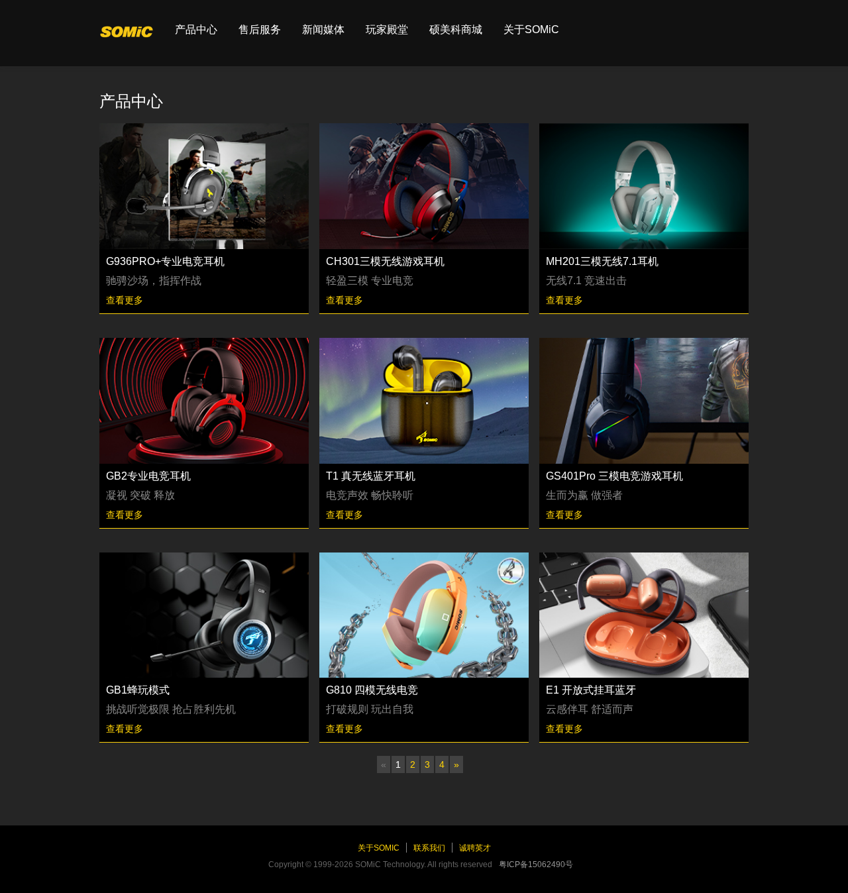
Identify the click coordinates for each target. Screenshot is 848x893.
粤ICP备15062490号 (536, 864)
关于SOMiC (531, 29)
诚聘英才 (475, 848)
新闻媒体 (323, 29)
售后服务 (259, 29)
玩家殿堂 (387, 29)
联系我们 (429, 848)
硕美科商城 (455, 29)
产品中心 (196, 29)
